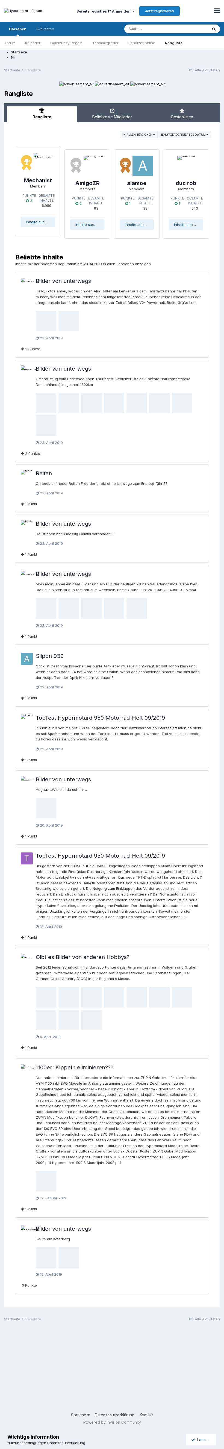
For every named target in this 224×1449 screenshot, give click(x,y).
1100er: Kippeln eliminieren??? (74, 1067)
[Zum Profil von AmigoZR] (93, 166)
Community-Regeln (66, 43)
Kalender (32, 43)
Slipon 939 (50, 656)
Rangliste (173, 43)
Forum (10, 43)
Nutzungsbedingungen (26, 1443)
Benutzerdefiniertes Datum (183, 134)
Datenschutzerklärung (114, 1414)
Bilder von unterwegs (63, 281)
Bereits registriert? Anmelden (104, 11)
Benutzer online (141, 43)
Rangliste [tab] (42, 116)
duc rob (186, 183)
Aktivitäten (45, 29)
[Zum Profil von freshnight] (27, 1232)
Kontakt (146, 1414)
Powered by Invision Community (112, 1422)
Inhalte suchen (38, 222)
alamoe (136, 183)
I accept (203, 1439)
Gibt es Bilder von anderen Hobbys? (82, 957)
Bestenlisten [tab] (182, 116)
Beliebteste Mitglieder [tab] (112, 116)
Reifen (44, 473)
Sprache (79, 1414)
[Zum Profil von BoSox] (27, 960)
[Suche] (214, 29)
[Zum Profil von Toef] (27, 858)
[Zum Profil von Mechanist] (44, 163)
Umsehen (17, 29)
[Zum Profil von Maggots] (27, 782)
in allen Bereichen (138, 134)
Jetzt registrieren (159, 11)
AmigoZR (87, 183)
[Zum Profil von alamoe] (142, 166)
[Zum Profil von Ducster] (27, 1070)
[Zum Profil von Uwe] (27, 721)
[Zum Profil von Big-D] (27, 476)
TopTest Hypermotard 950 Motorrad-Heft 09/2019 (100, 718)
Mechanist (38, 180)
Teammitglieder (105, 43)
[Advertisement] (112, 1368)
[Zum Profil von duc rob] (186, 166)
